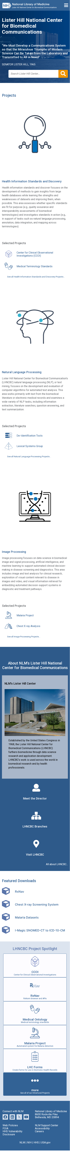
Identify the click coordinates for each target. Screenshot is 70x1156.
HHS (36, 1142)
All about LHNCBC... (57, 864)
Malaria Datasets (27, 917)
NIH (29, 1142)
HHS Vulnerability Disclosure (12, 1133)
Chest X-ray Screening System (36, 904)
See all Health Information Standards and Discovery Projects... (36, 277)
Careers (39, 1131)
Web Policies (10, 1125)
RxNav (19, 891)
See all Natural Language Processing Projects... (29, 456)
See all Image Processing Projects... (23, 637)
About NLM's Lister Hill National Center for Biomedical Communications (35, 665)
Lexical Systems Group (30, 446)
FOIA (5, 1128)
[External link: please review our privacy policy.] (12, 1116)
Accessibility (42, 1128)
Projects (9, 95)
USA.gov (46, 1142)
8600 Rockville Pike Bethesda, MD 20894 (47, 1116)
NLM (22, 1142)
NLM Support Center (46, 1125)
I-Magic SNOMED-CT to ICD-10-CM (40, 930)
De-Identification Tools (30, 435)
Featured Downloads (19, 881)
